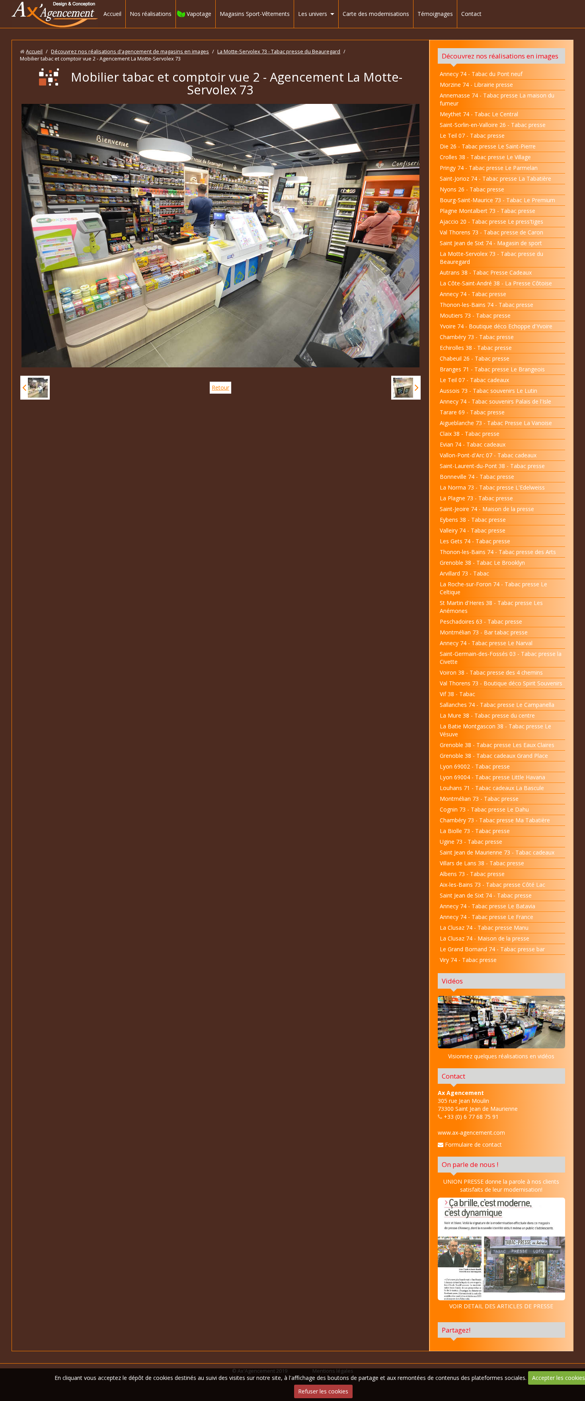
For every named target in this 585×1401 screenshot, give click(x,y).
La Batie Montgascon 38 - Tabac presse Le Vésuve (495, 730)
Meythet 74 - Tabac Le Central (479, 114)
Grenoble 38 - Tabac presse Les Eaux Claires (497, 745)
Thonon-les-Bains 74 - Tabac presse (486, 304)
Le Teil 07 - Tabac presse (472, 135)
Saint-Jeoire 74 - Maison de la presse (487, 509)
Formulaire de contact (472, 1144)
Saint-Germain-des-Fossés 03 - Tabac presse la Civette (501, 657)
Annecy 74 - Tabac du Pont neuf (481, 74)
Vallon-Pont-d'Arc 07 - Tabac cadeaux (488, 455)
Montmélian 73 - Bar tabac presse (484, 632)
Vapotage (199, 14)
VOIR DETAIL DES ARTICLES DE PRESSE (501, 1306)
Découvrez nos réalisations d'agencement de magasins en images (130, 51)
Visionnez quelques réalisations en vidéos (501, 1056)
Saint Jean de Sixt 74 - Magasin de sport (491, 243)
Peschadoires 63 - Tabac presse (481, 621)
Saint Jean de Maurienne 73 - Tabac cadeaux (497, 852)
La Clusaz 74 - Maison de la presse (484, 938)
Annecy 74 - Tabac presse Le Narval (486, 643)
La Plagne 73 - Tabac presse (476, 498)
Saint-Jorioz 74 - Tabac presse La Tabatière (495, 178)
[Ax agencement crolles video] (501, 1022)
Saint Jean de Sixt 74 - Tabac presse (486, 895)
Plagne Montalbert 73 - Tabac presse (487, 211)
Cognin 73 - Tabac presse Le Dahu (484, 809)
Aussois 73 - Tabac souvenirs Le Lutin (488, 390)
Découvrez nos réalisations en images (500, 55)
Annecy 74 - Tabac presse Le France (486, 917)
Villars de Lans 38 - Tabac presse (482, 863)
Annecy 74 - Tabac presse (473, 294)
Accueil (112, 14)
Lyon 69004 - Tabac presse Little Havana (492, 777)
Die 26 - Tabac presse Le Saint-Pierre (488, 146)
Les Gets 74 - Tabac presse (475, 541)
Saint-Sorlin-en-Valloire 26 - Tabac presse (493, 125)
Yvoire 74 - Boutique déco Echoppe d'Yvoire (496, 326)
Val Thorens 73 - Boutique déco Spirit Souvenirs (501, 683)
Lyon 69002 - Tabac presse (475, 766)
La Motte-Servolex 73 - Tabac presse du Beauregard (278, 51)
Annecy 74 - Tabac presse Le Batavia (487, 906)
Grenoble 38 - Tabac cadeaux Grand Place (494, 755)
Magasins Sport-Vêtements (255, 14)
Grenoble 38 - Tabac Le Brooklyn (482, 562)
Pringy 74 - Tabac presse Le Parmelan (489, 168)
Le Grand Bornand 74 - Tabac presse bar (492, 949)
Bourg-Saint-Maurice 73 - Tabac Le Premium (497, 200)
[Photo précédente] (35, 388)
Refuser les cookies (323, 1391)
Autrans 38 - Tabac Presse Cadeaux (486, 272)
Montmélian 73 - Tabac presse (479, 798)
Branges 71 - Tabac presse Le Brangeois (492, 369)
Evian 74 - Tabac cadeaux (472, 444)
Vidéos (452, 980)
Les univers (312, 14)
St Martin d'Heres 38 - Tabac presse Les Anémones (491, 607)
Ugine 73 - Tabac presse (471, 841)
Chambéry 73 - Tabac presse (477, 337)
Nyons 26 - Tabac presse (472, 189)
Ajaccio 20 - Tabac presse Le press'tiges (491, 221)
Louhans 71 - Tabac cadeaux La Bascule (492, 788)
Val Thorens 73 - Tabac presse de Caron (491, 232)
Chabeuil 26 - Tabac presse (474, 358)
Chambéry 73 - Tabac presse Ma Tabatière (495, 820)
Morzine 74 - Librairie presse (476, 84)
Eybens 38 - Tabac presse (473, 519)
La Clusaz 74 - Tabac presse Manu (484, 927)
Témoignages (435, 14)
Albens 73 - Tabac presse (472, 874)
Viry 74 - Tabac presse (468, 960)
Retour (220, 387)
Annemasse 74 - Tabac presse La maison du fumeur (497, 99)
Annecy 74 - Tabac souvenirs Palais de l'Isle (495, 401)
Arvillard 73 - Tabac (464, 573)
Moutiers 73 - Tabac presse (475, 315)
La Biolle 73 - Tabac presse (475, 831)
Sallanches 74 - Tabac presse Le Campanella (497, 704)
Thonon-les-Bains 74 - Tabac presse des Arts (498, 552)
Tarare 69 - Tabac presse (472, 412)
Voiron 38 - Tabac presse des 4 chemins (491, 672)
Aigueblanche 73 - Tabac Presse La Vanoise (496, 423)
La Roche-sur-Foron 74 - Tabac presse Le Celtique (493, 588)
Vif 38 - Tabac (457, 694)
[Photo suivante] (406, 388)
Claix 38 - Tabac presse (469, 433)
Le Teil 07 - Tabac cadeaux (474, 380)
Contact (471, 14)
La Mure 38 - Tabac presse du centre (487, 715)
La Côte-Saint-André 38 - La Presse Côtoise (496, 283)
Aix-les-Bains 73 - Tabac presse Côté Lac (492, 884)
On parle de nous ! (470, 1164)
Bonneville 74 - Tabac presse (477, 476)
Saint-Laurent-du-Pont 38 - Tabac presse (492, 466)
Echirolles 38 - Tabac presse (476, 347)
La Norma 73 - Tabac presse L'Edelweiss (492, 487)
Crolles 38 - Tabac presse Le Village (485, 157)
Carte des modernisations (376, 14)
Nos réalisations (151, 14)
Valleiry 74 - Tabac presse (472, 530)
